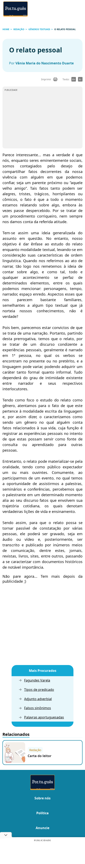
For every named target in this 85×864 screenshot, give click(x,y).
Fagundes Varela (37, 680)
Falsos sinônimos (37, 708)
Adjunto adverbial (38, 699)
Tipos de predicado (39, 690)
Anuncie (42, 828)
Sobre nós (42, 798)
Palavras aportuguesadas (44, 717)
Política (42, 813)
